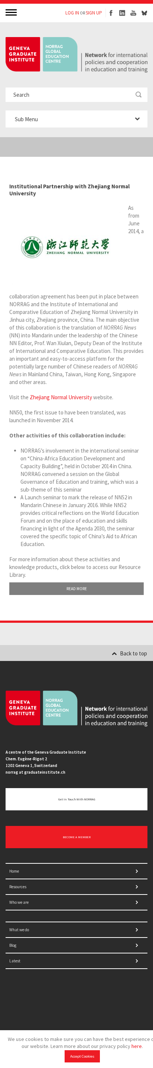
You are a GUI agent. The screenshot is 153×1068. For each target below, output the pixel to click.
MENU (11, 12)
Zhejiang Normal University (61, 397)
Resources (17, 886)
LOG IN (72, 13)
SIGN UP (94, 13)
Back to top (133, 653)
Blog (12, 945)
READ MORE (76, 588)
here (136, 1046)
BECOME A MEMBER (77, 837)
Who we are (19, 902)
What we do (19, 929)
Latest (14, 960)
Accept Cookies (82, 1056)
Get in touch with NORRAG (76, 799)
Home (14, 871)
